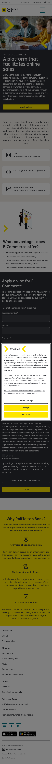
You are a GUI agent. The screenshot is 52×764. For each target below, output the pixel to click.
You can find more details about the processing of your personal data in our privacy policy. (24, 392)
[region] (26, 382)
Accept (26, 408)
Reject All (26, 414)
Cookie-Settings (26, 401)
